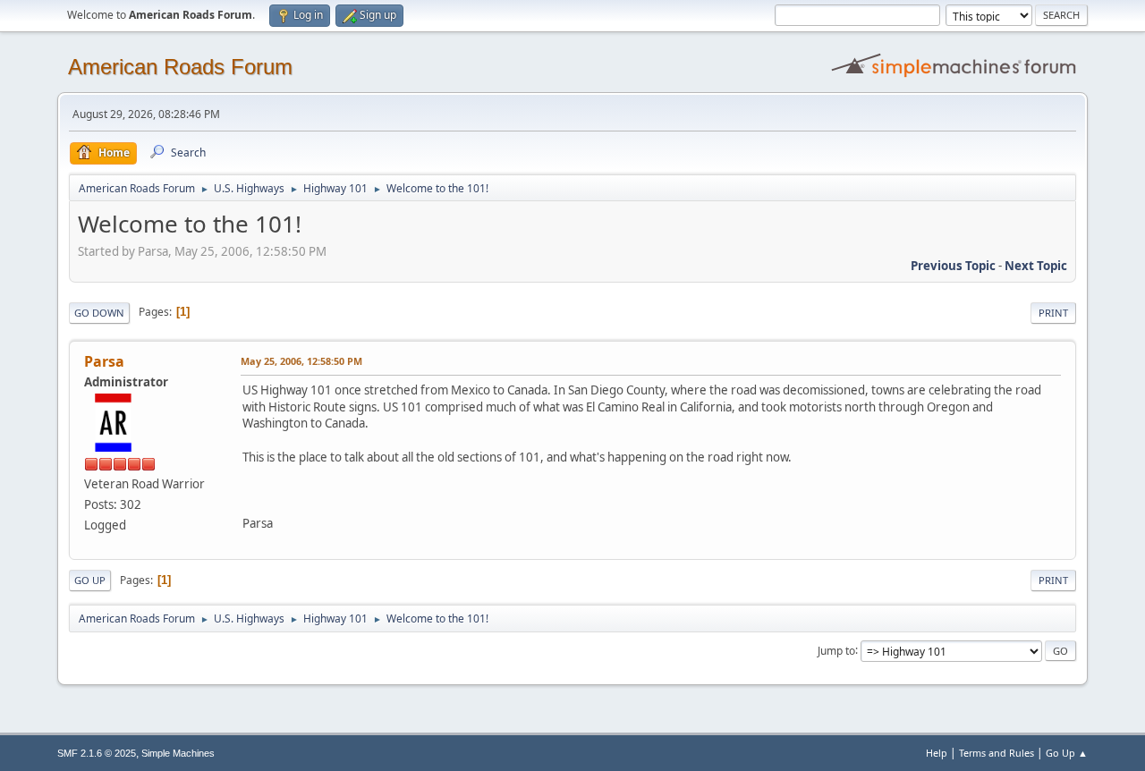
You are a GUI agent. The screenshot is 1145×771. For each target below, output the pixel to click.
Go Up (90, 580)
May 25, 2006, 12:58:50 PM (301, 361)
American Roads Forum (180, 67)
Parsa (104, 361)
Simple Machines (178, 753)
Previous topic (953, 266)
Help (936, 752)
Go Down (99, 312)
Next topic (1036, 266)
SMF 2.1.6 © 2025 (96, 753)
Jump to (836, 649)
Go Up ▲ (1067, 752)
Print (1053, 312)
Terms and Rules (996, 752)
